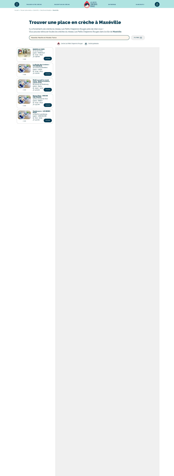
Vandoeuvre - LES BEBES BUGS (41, 111)
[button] (16, 4)
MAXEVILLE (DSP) (39, 49)
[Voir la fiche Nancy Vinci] (24, 99)
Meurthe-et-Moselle (45, 10)
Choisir (47, 58)
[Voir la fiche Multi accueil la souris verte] (24, 83)
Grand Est (36, 10)
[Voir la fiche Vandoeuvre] (24, 115)
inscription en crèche (62, 4)
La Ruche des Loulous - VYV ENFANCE (41, 65)
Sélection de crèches (157, 4)
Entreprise (112, 4)
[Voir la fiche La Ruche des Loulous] (24, 68)
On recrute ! (140, 4)
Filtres (136, 37)
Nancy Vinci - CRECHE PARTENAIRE (40, 96)
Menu (16, 4)
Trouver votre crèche (34, 4)
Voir (24, 59)
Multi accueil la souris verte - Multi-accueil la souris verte (41, 81)
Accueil (90, 4)
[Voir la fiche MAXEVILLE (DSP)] (24, 53)
